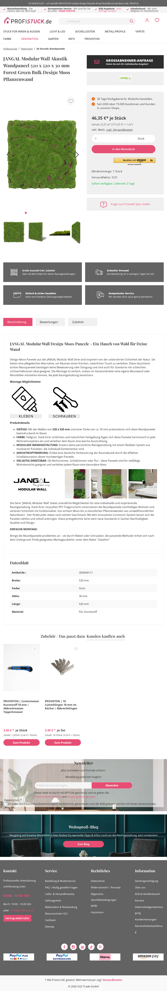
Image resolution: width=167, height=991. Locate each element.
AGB (102, 804)
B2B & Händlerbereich (147, 894)
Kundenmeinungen (145, 919)
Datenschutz (98, 880)
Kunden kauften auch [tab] (106, 636)
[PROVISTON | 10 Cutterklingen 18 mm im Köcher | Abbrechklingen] (63, 667)
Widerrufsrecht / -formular (106, 887)
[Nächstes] (76, 155)
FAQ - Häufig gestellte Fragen (61, 887)
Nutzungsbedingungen (81, 796)
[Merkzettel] (157, 21)
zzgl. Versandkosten (119, 130)
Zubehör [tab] (78, 322)
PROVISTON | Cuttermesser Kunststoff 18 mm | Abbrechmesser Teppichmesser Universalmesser (21, 706)
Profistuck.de (10, 48)
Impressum (97, 912)
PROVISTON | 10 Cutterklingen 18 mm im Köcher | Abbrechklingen (61, 704)
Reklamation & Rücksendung (61, 907)
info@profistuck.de (22, 910)
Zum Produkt (21, 742)
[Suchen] (131, 21)
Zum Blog (83, 844)
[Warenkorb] (165, 17)
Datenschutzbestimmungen (40, 804)
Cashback (50, 920)
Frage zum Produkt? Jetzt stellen (130, 204)
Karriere (139, 900)
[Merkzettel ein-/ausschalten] (70, 101)
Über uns (140, 887)
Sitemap (49, 926)
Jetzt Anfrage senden (110, 9)
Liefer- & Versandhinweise (59, 894)
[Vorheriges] (7, 155)
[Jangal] (125, 78)
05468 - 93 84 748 (16, 896)
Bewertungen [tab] (49, 322)
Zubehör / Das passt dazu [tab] (63, 636)
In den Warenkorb (123, 149)
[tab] (17, 322)
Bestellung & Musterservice (60, 880)
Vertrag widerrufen (17, 918)
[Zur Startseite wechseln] (27, 20)
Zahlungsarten (53, 900)
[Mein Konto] (147, 21)
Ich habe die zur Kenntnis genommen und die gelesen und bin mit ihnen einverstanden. (82, 803)
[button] (134, 162)
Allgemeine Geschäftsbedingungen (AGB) (103, 899)
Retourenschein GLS (56, 913)
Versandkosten (112, 980)
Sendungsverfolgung (146, 880)
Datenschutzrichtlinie (48, 796)
